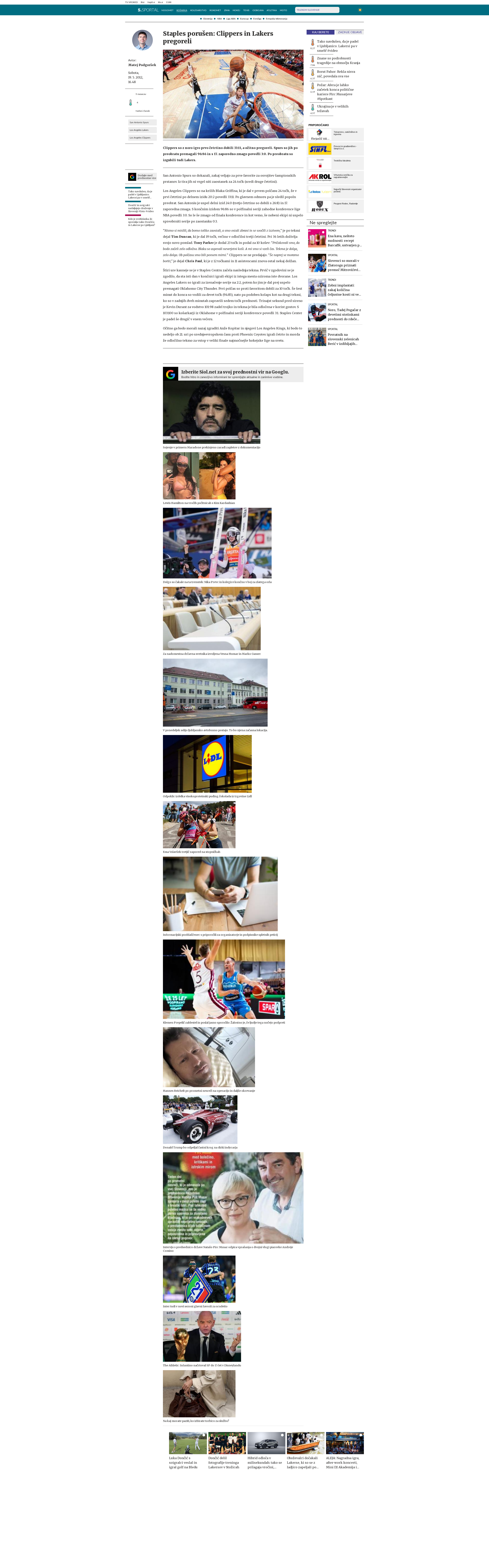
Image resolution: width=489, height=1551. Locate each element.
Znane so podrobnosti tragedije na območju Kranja (338, 60)
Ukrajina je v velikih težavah (332, 108)
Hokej (236, 10)
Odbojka (258, 10)
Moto (283, 10)
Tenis (246, 10)
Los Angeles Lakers (139, 130)
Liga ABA (231, 19)
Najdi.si (151, 2)
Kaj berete (320, 32)
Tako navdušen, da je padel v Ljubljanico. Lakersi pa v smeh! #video (338, 46)
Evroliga (257, 19)
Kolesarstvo (198, 10)
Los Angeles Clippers (140, 138)
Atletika (272, 10)
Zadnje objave (350, 32)
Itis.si (160, 2)
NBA (219, 19)
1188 (168, 2)
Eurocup (244, 19)
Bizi (142, 2)
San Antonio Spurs (139, 122)
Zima (227, 10)
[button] (127, 10)
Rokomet (215, 10)
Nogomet (167, 10)
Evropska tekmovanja (276, 19)
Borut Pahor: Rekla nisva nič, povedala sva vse (336, 74)
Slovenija (207, 19)
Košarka (181, 10)
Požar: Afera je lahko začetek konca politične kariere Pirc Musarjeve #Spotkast (335, 92)
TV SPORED (131, 2)
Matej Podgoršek (142, 65)
